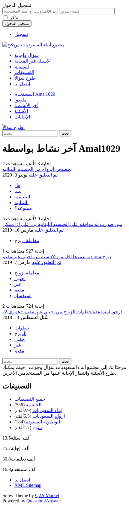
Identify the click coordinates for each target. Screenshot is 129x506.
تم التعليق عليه (43, 174)
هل (17, 185)
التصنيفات (24, 72)
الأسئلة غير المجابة (32, 60)
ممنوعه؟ (23, 208)
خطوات (21, 327)
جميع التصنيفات (29, 399)
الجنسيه (22, 196)
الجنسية (33, 404)
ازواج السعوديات (48, 416)
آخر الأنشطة (26, 105)
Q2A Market (47, 495)
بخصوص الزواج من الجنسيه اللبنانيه (37, 169)
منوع (37, 427)
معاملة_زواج (26, 240)
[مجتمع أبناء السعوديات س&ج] (33, 44)
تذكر (14, 17)
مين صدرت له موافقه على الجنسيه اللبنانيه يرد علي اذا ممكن (62, 224)
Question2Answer (43, 500)
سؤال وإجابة (26, 55)
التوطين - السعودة (44, 421)
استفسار (23, 295)
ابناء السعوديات (47, 410)
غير (17, 284)
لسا (18, 191)
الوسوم (21, 66)
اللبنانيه (21, 202)
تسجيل (21, 34)
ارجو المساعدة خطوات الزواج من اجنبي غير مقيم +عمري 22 (62, 311)
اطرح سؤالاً (25, 77)
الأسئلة (21, 111)
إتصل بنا (22, 83)
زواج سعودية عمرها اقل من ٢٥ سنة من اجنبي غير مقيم (56, 256)
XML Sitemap (27, 485)
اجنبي (20, 278)
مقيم (19, 289)
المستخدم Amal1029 (34, 94)
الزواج (20, 333)
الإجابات (22, 116)
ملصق (20, 99)
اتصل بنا (22, 479)
